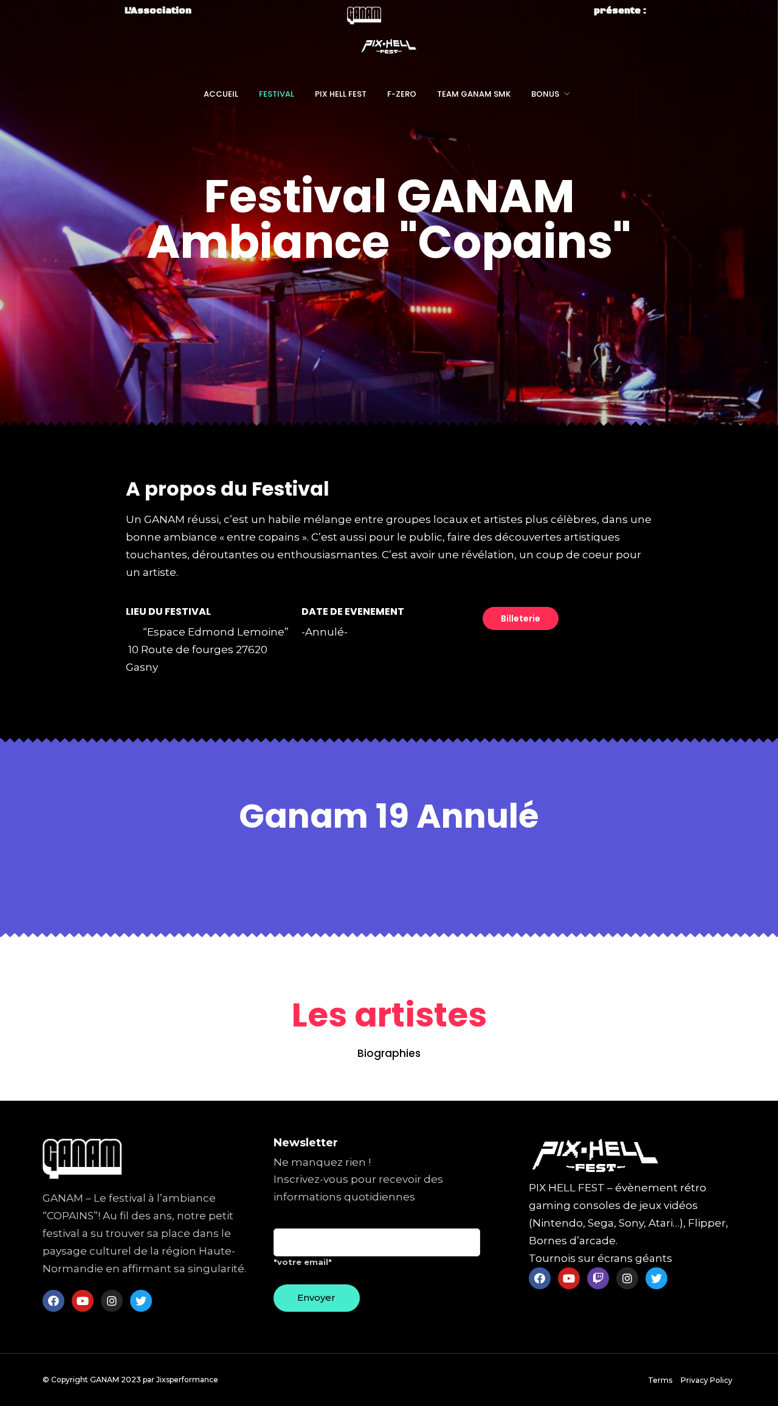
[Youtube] (83, 1301)
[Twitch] (598, 1278)
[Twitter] (141, 1301)
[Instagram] (112, 1301)
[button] (521, 618)
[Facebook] (53, 1301)
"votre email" (303, 1262)
